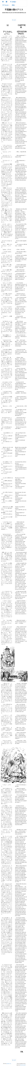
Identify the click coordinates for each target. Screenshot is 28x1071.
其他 (13, 5)
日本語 (13, 2)
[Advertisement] (14, 15)
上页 (14, 20)
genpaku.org (9, 1063)
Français (6, 5)
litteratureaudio (23, 1065)
